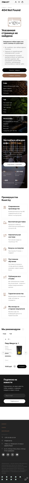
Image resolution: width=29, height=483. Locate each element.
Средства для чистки (10, 130)
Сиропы (5, 124)
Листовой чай (7, 102)
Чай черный (7, 107)
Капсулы (6, 93)
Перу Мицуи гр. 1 (12, 343)
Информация (5, 431)
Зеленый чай (7, 105)
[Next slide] (25, 352)
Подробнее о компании (14, 164)
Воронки (5, 128)
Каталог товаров (14, 70)
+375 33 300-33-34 (10, 437)
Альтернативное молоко (10, 121)
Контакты (4, 434)
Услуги (4, 427)
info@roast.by (8, 440)
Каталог (4, 424)
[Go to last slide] (3, 352)
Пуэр (4, 109)
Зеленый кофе (7, 91)
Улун (4, 112)
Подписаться (14, 401)
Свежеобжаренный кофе (11, 86)
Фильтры (6, 126)
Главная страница (14, 75)
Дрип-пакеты (7, 88)
